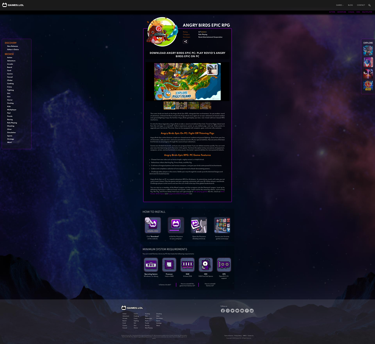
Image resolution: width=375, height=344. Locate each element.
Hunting (10, 103)
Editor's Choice (13, 49)
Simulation (11, 132)
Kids (358, 12)
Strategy (10, 139)
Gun (8, 97)
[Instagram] (227, 311)
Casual (351, 12)
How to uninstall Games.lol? (210, 285)
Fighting (10, 90)
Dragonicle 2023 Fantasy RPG (178, 193)
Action (332, 12)
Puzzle (9, 116)
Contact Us (250, 335)
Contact (361, 5)
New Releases (12, 46)
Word (9, 142)
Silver (9, 129)
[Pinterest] (247, 311)
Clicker (9, 80)
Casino (10, 74)
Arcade (10, 64)
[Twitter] (232, 311)
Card (9, 70)
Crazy (9, 87)
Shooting (10, 126)
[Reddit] (251, 311)
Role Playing (12, 123)
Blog (350, 5)
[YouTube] (237, 311)
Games (339, 5)
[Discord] (242, 311)
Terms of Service (228, 335)
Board (9, 67)
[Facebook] (223, 311)
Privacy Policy (238, 335)
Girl (8, 93)
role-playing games (201, 191)
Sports (9, 136)
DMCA (244, 335)
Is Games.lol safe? (165, 284)
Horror (9, 100)
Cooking (10, 83)
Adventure (341, 12)
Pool (9, 113)
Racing (10, 119)
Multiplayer (367, 12)
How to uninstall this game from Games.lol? (187, 285)
